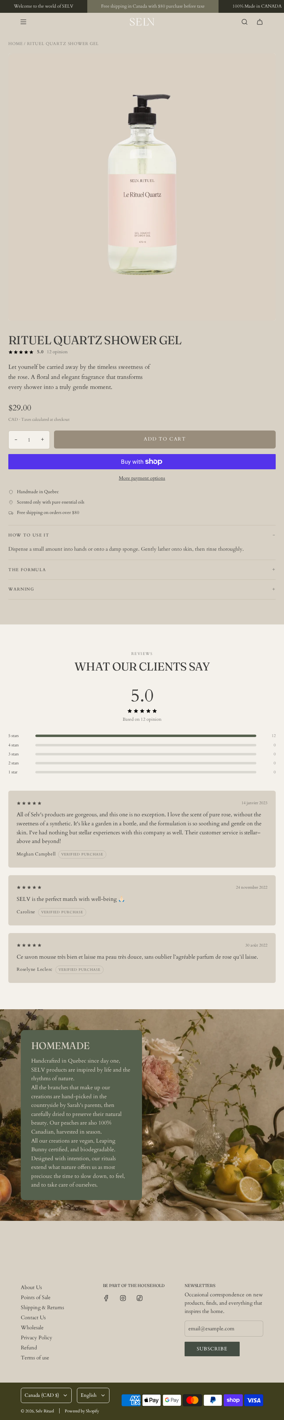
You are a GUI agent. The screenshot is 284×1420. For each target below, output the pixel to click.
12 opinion (57, 352)
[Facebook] (106, 1298)
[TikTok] (139, 1298)
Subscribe (212, 1349)
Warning (21, 589)
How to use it (29, 535)
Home (15, 43)
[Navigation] (23, 21)
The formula (27, 570)
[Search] (244, 21)
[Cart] (259, 21)
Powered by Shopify (82, 1411)
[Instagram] (123, 1298)
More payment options (142, 478)
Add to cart (165, 439)
